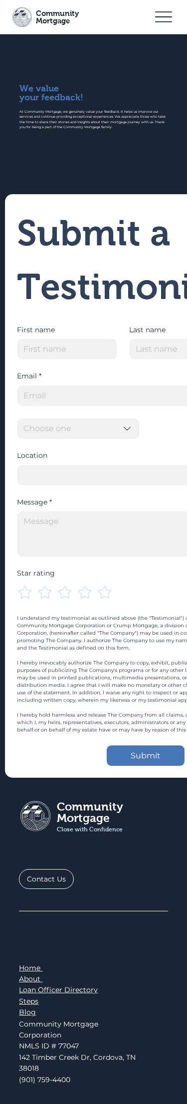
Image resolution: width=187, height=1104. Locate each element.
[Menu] (163, 17)
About (30, 978)
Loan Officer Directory (58, 989)
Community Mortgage (90, 812)
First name (36, 329)
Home (30, 967)
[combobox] (78, 428)
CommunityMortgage (57, 17)
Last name (147, 329)
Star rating (36, 573)
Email (29, 375)
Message (34, 502)
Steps (28, 1001)
